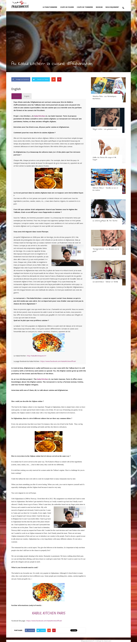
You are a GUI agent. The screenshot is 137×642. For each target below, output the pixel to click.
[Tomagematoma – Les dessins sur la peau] (108, 242)
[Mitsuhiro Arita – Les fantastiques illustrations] (108, 89)
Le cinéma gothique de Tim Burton (105, 220)
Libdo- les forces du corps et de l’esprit (104, 158)
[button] (123, 8)
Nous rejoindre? (112, 7)
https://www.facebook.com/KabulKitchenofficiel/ (58, 361)
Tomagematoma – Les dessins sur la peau (106, 250)
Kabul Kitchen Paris (48, 613)
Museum (99, 7)
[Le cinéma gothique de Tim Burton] (108, 211)
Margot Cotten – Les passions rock (105, 129)
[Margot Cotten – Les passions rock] (108, 120)
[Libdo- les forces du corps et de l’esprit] (108, 150)
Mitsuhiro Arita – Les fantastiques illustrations (104, 97)
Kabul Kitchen (39, 116)
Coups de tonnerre (85, 7)
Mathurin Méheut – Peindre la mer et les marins (105, 189)
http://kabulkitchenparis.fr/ (36, 356)
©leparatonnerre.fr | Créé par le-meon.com (96, 641)
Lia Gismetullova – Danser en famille (105, 281)
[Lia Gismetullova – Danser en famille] (108, 272)
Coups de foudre (67, 7)
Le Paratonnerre (50, 7)
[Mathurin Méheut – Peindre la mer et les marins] (108, 181)
